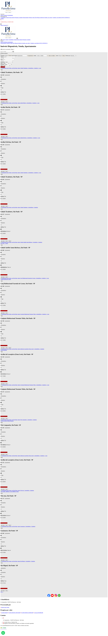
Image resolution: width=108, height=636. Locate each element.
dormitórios (2, 62)
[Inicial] (8, 13)
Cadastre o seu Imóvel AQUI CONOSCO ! (61, 17)
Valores (1, 56)
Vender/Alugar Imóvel (10, 17)
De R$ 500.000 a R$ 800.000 (27, 612)
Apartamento (10, 15)
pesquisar (2, 66)
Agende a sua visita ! (48, 17)
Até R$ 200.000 (4, 612)
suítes (1, 63)
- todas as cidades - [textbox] (51, 55)
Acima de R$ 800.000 (38, 612)
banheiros (2, 64)
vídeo (10, 241)
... (2, 591)
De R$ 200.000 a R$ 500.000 (14, 612)
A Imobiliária (3, 17)
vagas (1, 65)
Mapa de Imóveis (40, 17)
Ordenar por (67, 55)
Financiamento (26, 17)
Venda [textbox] (10, 55)
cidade (35, 55)
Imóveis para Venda (5, 607)
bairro (57, 55)
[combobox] (9, 55)
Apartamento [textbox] (30, 55)
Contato (2, 18)
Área (1, 59)
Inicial (3, 39)
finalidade (2, 55)
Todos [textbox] (64, 55)
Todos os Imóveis (3, 15)
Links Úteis (34, 17)
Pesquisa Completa (18, 17)
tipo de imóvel (14, 55)
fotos (7, 101)
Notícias (30, 17)
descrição (2, 101)
